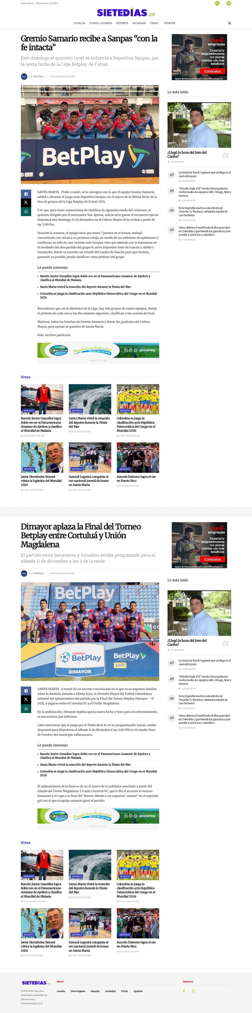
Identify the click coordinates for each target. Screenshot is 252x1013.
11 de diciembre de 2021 (62, 76)
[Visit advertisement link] (98, 350)
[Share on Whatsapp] (26, 211)
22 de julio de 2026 (80, 431)
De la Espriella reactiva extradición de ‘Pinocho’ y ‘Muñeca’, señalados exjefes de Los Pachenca (203, 211)
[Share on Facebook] (26, 194)
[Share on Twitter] (26, 202)
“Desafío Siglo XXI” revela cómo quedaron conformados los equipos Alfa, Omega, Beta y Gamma (205, 192)
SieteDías (38, 76)
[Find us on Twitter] (223, 3)
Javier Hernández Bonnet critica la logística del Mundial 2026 (41, 481)
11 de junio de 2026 (80, 489)
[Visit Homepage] (126, 12)
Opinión (169, 23)
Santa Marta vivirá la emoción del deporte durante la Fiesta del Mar (85, 287)
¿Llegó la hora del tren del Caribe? (187, 154)
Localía (80, 23)
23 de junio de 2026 (128, 435)
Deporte (122, 23)
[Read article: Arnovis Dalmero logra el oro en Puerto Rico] (138, 457)
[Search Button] (229, 23)
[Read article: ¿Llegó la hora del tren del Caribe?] (199, 125)
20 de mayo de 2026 (128, 485)
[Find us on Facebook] (217, 3)
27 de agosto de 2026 (34, 435)
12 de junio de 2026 (33, 489)
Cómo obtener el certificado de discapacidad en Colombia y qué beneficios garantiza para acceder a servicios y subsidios (205, 231)
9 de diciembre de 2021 (62, 573)
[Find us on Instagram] (228, 3)
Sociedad (139, 23)
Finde (154, 23)
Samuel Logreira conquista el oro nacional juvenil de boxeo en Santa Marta (89, 481)
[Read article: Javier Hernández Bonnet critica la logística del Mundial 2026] (42, 457)
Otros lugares (101, 23)
